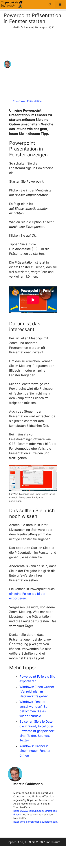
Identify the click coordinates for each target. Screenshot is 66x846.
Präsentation (34, 101)
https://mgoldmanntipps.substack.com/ (35, 821)
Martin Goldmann (28, 784)
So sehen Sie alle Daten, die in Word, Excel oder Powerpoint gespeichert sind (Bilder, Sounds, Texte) (37, 731)
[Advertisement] (33, 64)
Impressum (53, 842)
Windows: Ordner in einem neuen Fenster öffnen (34, 750)
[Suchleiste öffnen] (50, 4)
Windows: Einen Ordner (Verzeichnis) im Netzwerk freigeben (36, 691)
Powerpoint (19, 101)
